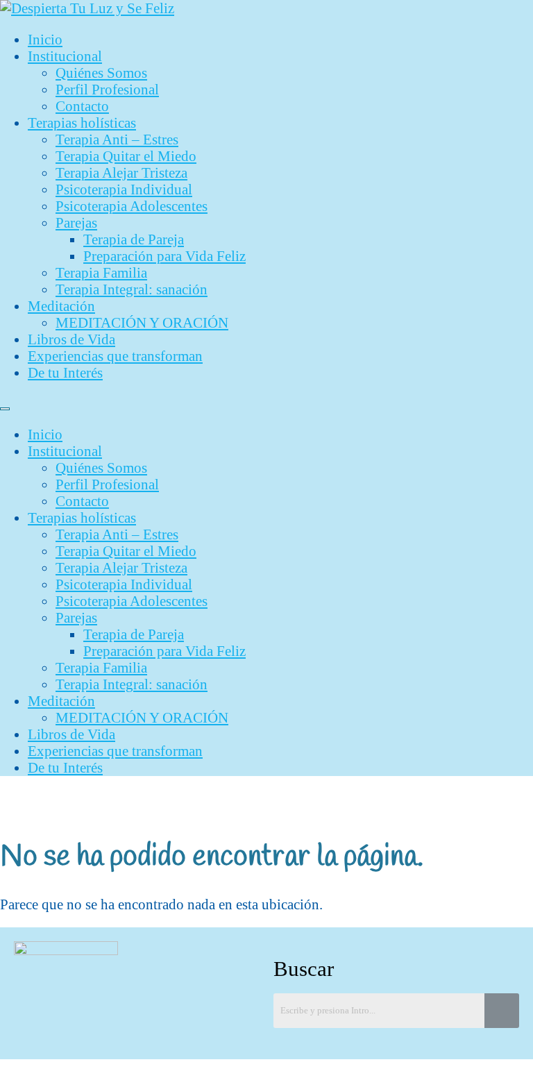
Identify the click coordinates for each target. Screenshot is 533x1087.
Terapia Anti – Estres (117, 139)
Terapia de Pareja (133, 239)
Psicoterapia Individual (124, 189)
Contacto (82, 106)
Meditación (61, 306)
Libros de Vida (71, 339)
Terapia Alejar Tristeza (121, 172)
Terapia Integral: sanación (132, 289)
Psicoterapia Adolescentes (132, 206)
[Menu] (5, 408)
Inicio (45, 39)
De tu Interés (65, 372)
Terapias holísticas (82, 122)
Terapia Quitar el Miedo (126, 156)
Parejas (76, 222)
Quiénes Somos (101, 73)
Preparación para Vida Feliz (164, 256)
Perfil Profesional (107, 89)
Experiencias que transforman (115, 356)
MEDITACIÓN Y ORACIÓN (142, 322)
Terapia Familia (101, 272)
